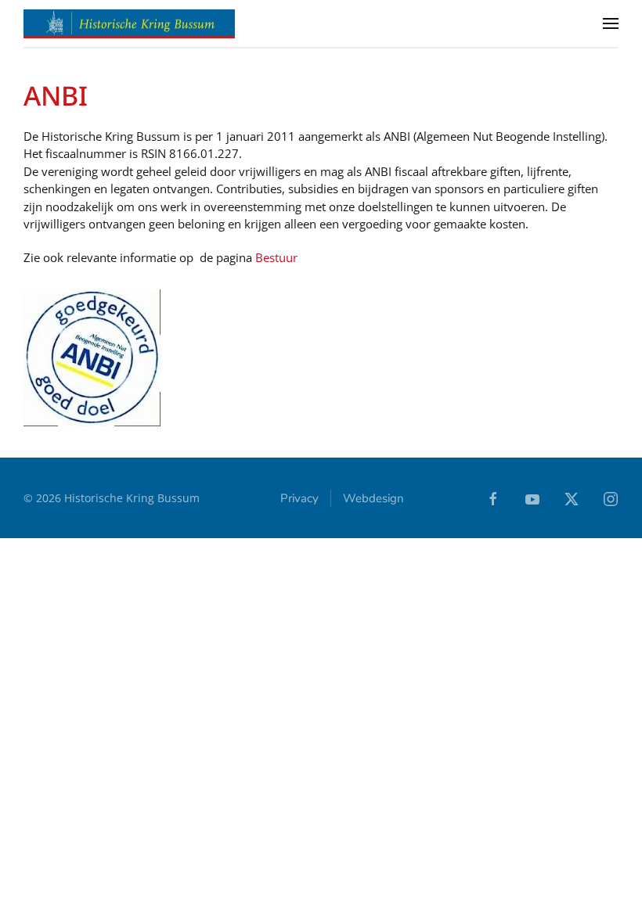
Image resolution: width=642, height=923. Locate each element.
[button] (611, 23)
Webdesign (373, 498)
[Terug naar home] (129, 23)
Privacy (299, 498)
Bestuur (276, 257)
